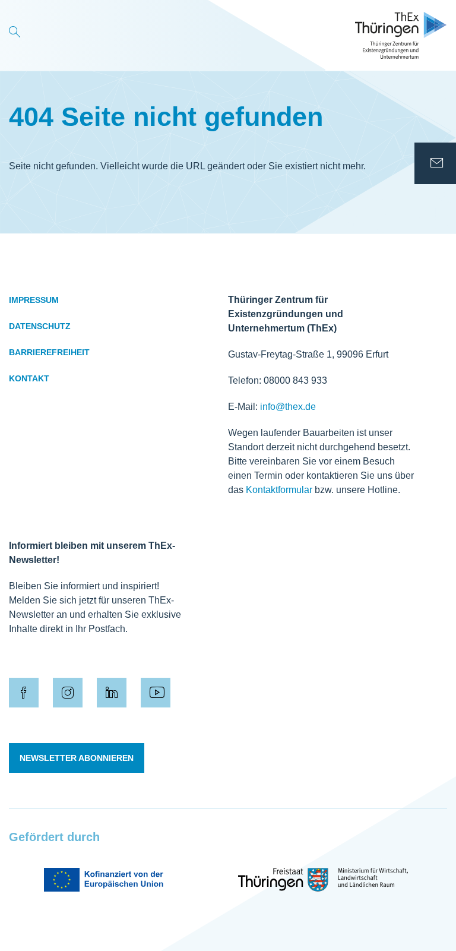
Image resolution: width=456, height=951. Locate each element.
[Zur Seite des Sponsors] (103, 880)
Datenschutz (40, 326)
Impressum (34, 300)
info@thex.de (288, 407)
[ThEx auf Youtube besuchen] (155, 692)
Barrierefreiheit (49, 352)
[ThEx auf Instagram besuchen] (68, 692)
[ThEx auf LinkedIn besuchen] (111, 692)
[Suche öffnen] (15, 35)
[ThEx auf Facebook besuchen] (24, 692)
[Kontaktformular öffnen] (435, 163)
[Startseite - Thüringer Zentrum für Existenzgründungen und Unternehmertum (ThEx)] (401, 35)
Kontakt (29, 378)
